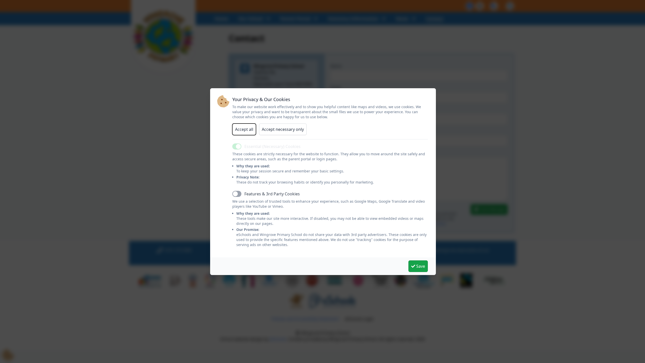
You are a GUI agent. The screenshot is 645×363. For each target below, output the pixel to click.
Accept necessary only (283, 129)
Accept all (244, 129)
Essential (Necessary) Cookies (272, 146)
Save (420, 266)
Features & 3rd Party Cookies (272, 194)
